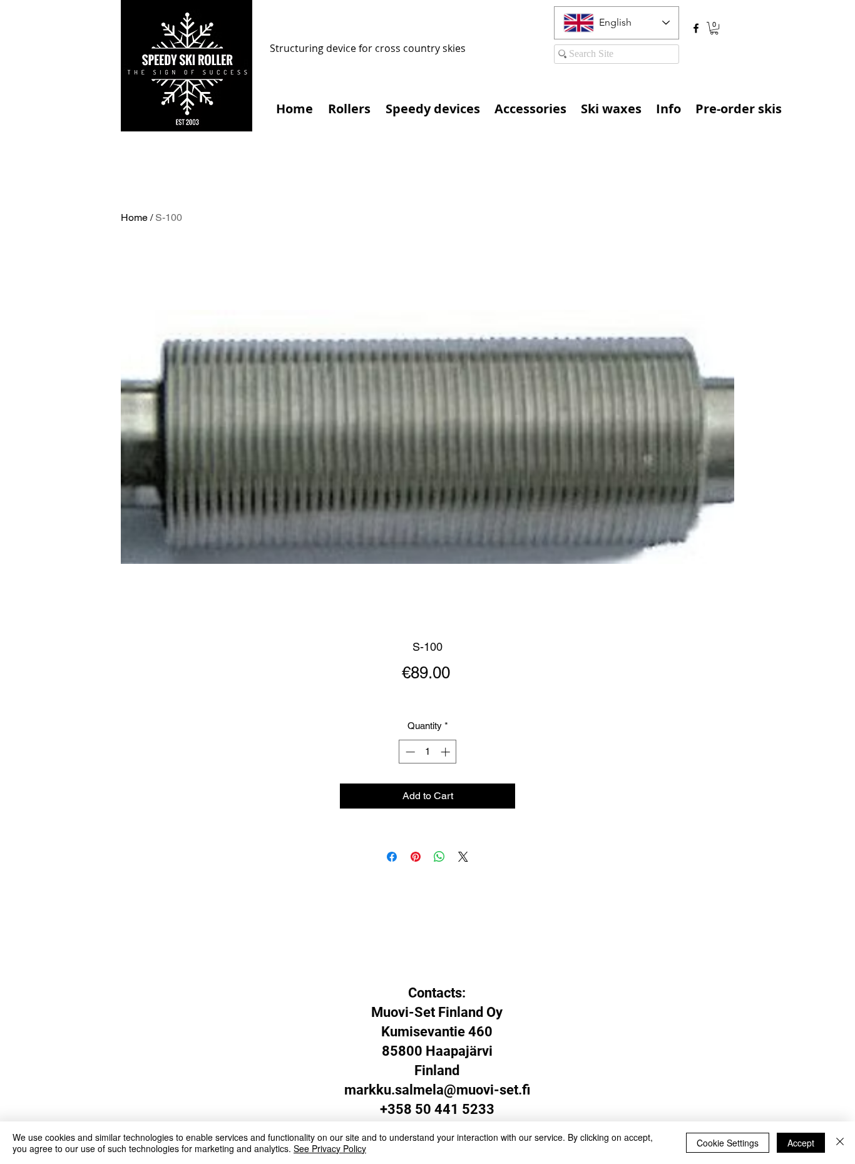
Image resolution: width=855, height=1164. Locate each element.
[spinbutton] (427, 751)
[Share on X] (463, 856)
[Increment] (446, 751)
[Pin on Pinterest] (415, 856)
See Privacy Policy (330, 1148)
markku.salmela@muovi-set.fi (437, 1090)
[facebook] (696, 28)
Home (134, 217)
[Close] (839, 1142)
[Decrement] (409, 751)
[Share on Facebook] (391, 856)
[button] (714, 28)
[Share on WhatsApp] (439, 856)
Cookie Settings (728, 1142)
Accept (800, 1142)
